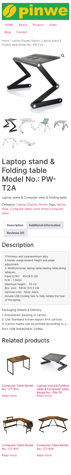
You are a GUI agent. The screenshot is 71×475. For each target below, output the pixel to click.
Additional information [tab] (44, 225)
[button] (63, 55)
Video (53, 25)
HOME (9, 25)
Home (5, 40)
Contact (21, 32)
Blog (8, 32)
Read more (9, 395)
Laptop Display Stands (26, 40)
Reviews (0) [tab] (15, 233)
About (23, 25)
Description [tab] (15, 225)
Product (38, 25)
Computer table (21, 209)
